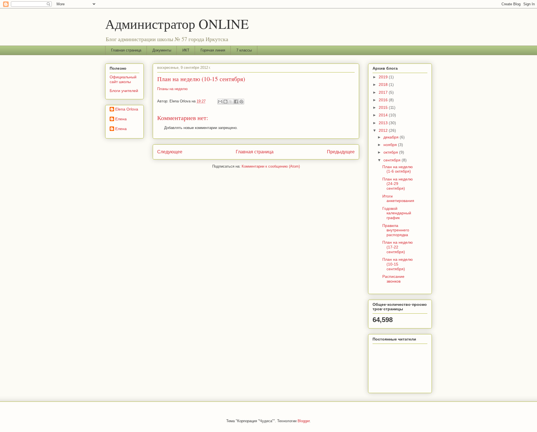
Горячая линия (213, 50)
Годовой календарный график (396, 213)
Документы (161, 50)
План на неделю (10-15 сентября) (397, 264)
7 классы (244, 50)
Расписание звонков (393, 278)
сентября (392, 160)
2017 (384, 92)
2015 (384, 107)
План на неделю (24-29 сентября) (397, 184)
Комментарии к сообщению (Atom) (271, 166)
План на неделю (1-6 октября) (397, 169)
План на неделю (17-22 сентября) (397, 247)
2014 (384, 115)
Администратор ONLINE (177, 23)
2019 (384, 77)
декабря (391, 137)
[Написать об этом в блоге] (225, 101)
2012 (384, 130)
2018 (384, 84)
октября (391, 152)
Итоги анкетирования (398, 198)
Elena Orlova (126, 109)
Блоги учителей (124, 90)
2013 (384, 123)
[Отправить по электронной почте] (220, 101)
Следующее (169, 151)
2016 (384, 100)
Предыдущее (341, 151)
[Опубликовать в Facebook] (236, 101)
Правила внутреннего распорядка (395, 230)
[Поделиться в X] (231, 101)
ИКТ (185, 50)
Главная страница (126, 50)
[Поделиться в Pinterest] (241, 101)
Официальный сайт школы (123, 79)
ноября (390, 144)
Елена (121, 119)
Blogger (304, 421)
